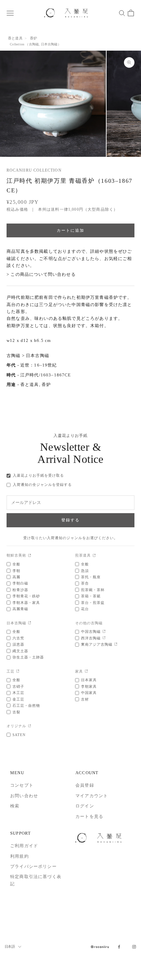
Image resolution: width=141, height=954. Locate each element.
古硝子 (18, 686)
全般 (16, 564)
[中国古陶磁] (104, 631)
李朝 (16, 571)
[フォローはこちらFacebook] (119, 946)
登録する (70, 519)
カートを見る (89, 816)
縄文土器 (20, 651)
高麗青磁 (20, 609)
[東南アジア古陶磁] (115, 644)
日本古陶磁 (49, 44)
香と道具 (15, 38)
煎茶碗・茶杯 (93, 590)
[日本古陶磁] (29, 623)
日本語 (10, 946)
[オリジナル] (29, 726)
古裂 (16, 712)
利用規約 (19, 856)
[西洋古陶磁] (104, 638)
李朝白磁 (20, 583)
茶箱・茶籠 (91, 596)
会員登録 (84, 785)
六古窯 (18, 638)
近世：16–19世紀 (38, 365)
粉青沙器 (20, 590)
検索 (14, 805)
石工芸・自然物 (26, 705)
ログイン (84, 805)
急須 (85, 571)
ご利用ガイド (24, 845)
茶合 (85, 583)
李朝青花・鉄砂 (26, 596)
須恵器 (18, 644)
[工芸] (17, 671)
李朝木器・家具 (26, 603)
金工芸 (18, 699)
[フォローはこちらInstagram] (134, 946)
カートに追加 (71, 230)
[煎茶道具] (94, 555)
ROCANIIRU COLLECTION (34, 170)
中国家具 (89, 693)
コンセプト (21, 785)
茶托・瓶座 (91, 577)
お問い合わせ (24, 795)
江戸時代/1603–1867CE (45, 374)
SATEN (19, 735)
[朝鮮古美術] (29, 555)
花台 (85, 609)
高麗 (16, 577)
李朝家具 (89, 686)
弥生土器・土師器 (28, 657)
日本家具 (89, 680)
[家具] (86, 671)
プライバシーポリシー (33, 866)
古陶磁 (34, 44)
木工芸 (18, 693)
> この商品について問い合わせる (41, 274)
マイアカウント (91, 795)
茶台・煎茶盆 (93, 603)
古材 (85, 699)
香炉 (33, 38)
